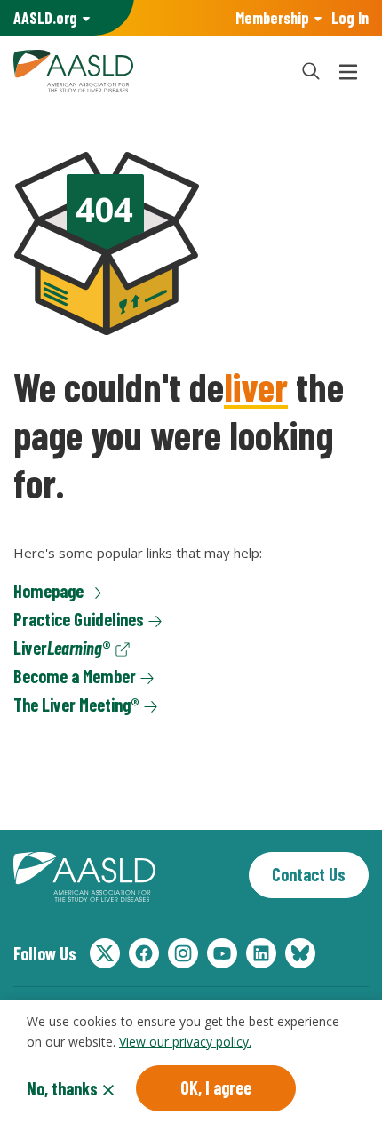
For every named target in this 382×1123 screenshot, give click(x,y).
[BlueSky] (300, 953)
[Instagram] (183, 953)
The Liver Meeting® (76, 704)
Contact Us (309, 874)
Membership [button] (272, 18)
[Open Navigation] (348, 71)
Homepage (48, 590)
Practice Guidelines (78, 619)
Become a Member (74, 676)
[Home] (146, 71)
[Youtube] (222, 953)
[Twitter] (105, 953)
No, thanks (62, 1088)
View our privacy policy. (185, 1041)
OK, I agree (215, 1087)
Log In (350, 18)
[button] (311, 71)
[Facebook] (144, 953)
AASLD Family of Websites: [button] (45, 18)
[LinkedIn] (261, 953)
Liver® (62, 647)
